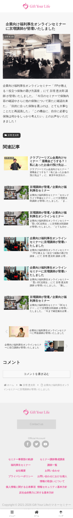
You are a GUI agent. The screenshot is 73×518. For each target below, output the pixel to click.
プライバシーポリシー (20, 476)
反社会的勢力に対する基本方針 (36, 492)
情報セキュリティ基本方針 (52, 486)
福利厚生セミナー (21, 465)
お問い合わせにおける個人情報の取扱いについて (52, 479)
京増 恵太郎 (13, 135)
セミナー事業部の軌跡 (20, 459)
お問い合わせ (52, 470)
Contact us (36, 424)
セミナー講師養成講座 (52, 459)
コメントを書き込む (36, 373)
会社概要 (21, 470)
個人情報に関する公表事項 (21, 486)
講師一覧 (52, 465)
